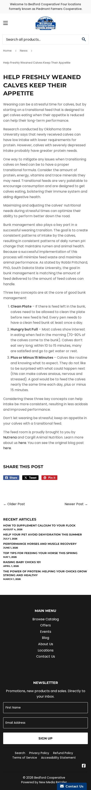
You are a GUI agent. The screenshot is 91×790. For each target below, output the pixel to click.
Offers (45, 625)
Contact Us (45, 656)
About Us (45, 644)
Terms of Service (24, 757)
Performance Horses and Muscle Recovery (40, 543)
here (22, 442)
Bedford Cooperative (49, 777)
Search (20, 753)
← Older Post (14, 504)
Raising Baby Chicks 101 (22, 562)
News (24, 51)
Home (7, 51)
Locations (46, 650)
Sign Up (45, 738)
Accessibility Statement (58, 757)
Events (45, 631)
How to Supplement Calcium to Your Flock (39, 525)
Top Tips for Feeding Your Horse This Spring (40, 553)
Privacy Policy (39, 753)
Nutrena (10, 437)
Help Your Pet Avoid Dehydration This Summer (42, 534)
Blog (45, 637)
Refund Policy (63, 753)
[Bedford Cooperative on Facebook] (84, 766)
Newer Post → (76, 504)
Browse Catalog (45, 619)
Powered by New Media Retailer (44, 782)
